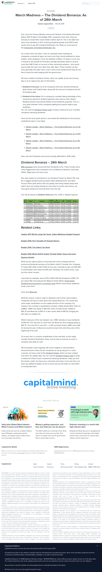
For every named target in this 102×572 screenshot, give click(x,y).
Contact (90, 464)
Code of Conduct (38, 467)
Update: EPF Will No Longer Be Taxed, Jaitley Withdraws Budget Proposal (50, 234)
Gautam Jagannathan (45, 24)
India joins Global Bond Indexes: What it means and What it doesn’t (17, 425)
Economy (51, 11)
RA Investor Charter (67, 467)
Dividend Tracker (52, 353)
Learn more (21, 453)
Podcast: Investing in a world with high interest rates (84, 425)
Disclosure (50, 467)
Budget (51, 28)
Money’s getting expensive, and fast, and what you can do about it (50, 425)
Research (21, 3)
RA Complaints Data (81, 467)
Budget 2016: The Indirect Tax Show (35, 247)
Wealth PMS (31, 3)
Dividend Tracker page (64, 356)
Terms (62, 464)
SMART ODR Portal (94, 467)
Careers (49, 464)
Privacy (77, 464)
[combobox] (90, 3)
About (35, 464)
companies (27, 167)
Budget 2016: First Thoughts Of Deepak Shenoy (40, 241)
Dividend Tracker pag (42, 110)
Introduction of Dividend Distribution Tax (39, 48)
